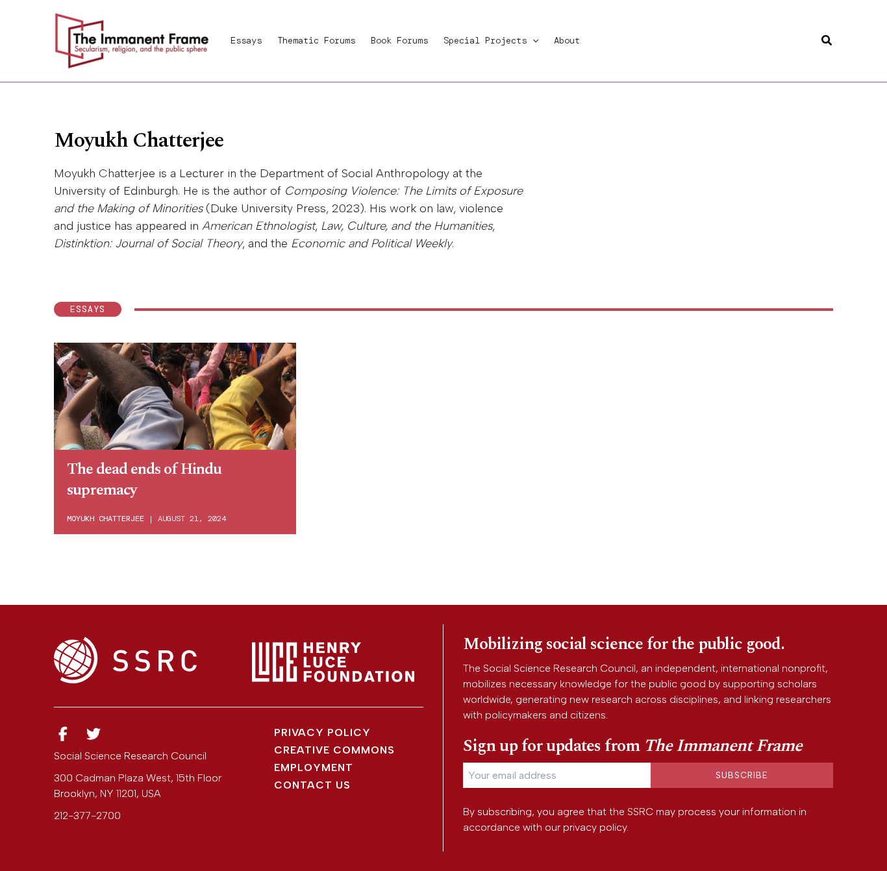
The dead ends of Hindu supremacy (144, 479)
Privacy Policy (322, 732)
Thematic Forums (316, 40)
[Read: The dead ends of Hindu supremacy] (175, 394)
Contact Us (312, 785)
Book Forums (399, 40)
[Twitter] (94, 734)
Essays (246, 40)
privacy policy (595, 827)
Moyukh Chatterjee (105, 518)
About (567, 40)
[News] (63, 734)
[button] (532, 40)
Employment (313, 767)
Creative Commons (334, 750)
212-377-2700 (87, 815)
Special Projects (485, 40)
